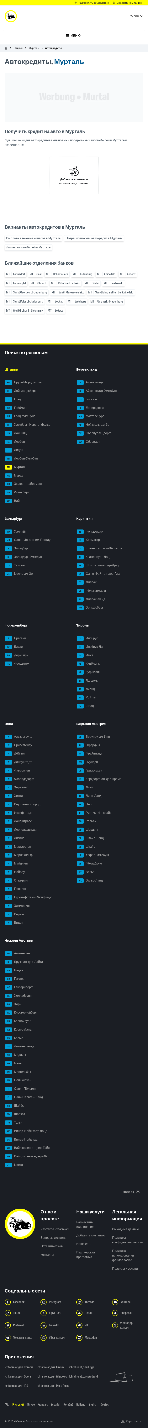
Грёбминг (17, 408)
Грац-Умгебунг (21, 416)
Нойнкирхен (19, 1080)
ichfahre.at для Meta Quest (50, 1386)
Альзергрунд (20, 737)
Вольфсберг (91, 608)
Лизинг (16, 838)
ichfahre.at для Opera (18, 1376)
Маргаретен (19, 847)
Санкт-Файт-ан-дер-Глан (100, 574)
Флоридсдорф (21, 779)
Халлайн (17, 531)
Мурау (15, 475)
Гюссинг (88, 399)
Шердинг (89, 830)
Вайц (14, 501)
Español (55, 1404)
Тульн (15, 1122)
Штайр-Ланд (91, 838)
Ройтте (87, 698)
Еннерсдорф (91, 408)
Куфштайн (90, 672)
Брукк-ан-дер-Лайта (25, 962)
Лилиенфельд (21, 1046)
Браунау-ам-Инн (94, 737)
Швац (86, 706)
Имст (86, 655)
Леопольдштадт (22, 830)
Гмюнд (15, 979)
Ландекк (88, 681)
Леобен (16, 442)
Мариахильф (20, 855)
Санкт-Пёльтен (22, 1089)
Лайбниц (17, 433)
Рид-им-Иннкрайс (95, 813)
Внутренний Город (24, 804)
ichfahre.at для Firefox (50, 1367)
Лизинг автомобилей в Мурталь (28, 247)
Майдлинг (18, 863)
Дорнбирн (17, 655)
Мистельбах (19, 1072)
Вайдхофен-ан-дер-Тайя (28, 1148)
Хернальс (18, 787)
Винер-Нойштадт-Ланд (27, 1131)
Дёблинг (17, 754)
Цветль (15, 1165)
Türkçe (31, 1404)
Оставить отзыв (51, 1246)
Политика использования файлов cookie (123, 1255)
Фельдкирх (18, 664)
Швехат (16, 1114)
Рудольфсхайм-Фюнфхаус (30, 897)
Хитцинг (17, 796)
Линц (86, 787)
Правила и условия (126, 1269)
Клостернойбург (22, 1013)
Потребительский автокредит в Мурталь (94, 238)
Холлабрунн (19, 996)
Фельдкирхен (92, 531)
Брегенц (17, 638)
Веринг (16, 914)
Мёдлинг (16, 1055)
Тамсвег (17, 565)
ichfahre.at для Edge (81, 1367)
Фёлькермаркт (92, 591)
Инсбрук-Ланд (92, 647)
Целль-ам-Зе (20, 574)
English (92, 1404)
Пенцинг (17, 889)
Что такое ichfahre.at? (54, 1229)
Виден (15, 923)
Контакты (47, 1255)
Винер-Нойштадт (23, 1139)
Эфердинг (90, 745)
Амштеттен (18, 953)
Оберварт (89, 442)
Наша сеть (83, 1244)
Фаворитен (19, 770)
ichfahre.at (19, 1421)
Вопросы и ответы (53, 1238)
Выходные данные (125, 1229)
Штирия (18, 48)
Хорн (14, 1004)
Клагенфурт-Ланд (95, 557)
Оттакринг (18, 880)
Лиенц (87, 689)
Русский (18, 1404)
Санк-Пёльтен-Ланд (25, 1097)
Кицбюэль (89, 664)
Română (68, 1404)
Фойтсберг (18, 492)
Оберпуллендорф (95, 433)
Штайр (87, 847)
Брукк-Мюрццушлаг (24, 382)
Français (43, 1404)
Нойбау (16, 872)
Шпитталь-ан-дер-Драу (99, 565)
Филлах (88, 582)
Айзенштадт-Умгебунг (98, 391)
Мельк (15, 1063)
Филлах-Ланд (92, 599)
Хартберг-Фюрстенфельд (28, 425)
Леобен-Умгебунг (23, 458)
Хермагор (89, 540)
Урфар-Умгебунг (94, 855)
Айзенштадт (91, 382)
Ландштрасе (20, 821)
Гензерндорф (20, 987)
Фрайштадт (90, 754)
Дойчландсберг (21, 391)
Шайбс (15, 1106)
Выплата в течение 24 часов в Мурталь (33, 238)
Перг (86, 804)
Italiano (80, 1404)
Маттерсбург (91, 416)
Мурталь (34, 48)
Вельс (86, 872)
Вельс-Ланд (91, 880)
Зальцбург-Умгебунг (25, 557)
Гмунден (88, 762)
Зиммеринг (19, 906)
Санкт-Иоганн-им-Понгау (29, 540)
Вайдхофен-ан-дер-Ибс (28, 1156)
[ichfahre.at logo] (11, 16)
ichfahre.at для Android (83, 1376)
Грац (14, 399)
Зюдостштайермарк (25, 484)
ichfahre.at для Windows (50, 1376)
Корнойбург (19, 1021)
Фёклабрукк (90, 863)
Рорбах (87, 821)
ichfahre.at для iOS (16, 1386)
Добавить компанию (90, 1235)
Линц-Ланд (90, 796)
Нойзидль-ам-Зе (94, 425)
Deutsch (105, 1404)
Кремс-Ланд (19, 1029)
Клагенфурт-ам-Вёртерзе (101, 548)
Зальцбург (18, 548)
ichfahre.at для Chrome (18, 1367)
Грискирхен (90, 770)
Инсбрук (89, 638)
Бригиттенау (20, 745)
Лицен (15, 450)
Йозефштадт (20, 813)
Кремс (15, 1038)
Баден (15, 970)
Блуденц (16, 647)
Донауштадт (20, 762)
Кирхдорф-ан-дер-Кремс (100, 779)
